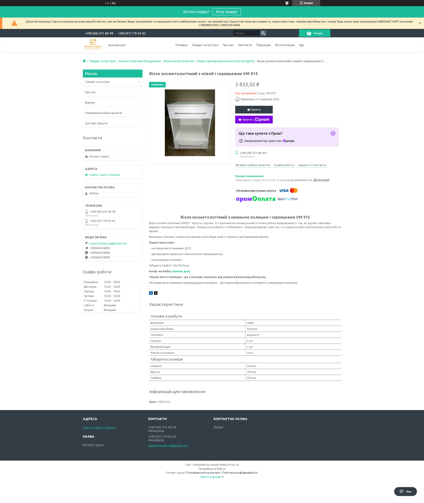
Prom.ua (233, 464)
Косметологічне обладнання (140, 61)
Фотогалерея (285, 45)
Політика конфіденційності (240, 472)
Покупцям (263, 45)
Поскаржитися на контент (204, 472)
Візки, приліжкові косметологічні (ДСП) (225, 61)
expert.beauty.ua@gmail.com (108, 243)
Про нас (228, 45)
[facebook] (151, 293)
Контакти (245, 45)
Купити (256, 109)
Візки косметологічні (179, 61)
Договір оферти (96, 123)
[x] (155, 293)
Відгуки (90, 102)
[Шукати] (263, 33)
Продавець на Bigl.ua (212, 468)
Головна (181, 45)
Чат (409, 491)
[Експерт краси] (93, 45)
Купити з (248, 119)
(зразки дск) (181, 271)
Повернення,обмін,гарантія (103, 112)
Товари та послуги (205, 45)
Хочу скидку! (226, 12)
